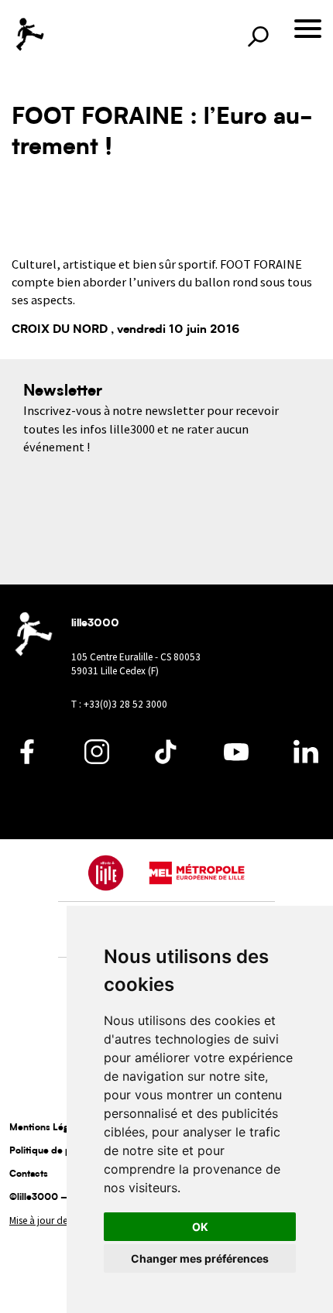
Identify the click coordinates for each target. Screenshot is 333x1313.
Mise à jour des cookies (57, 1220)
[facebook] (27, 760)
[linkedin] (305, 760)
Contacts (28, 1174)
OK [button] (200, 1226)
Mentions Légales (47, 1128)
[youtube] (236, 760)
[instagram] (96, 760)
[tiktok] (166, 760)
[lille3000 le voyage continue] (29, 34)
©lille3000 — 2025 (53, 1197)
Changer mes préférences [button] (200, 1258)
